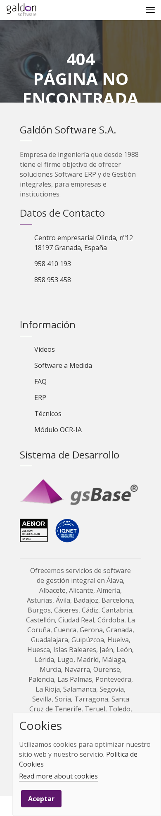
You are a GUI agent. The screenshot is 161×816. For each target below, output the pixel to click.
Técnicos (48, 413)
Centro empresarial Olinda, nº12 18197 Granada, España (83, 242)
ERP (40, 397)
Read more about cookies (58, 776)
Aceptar (41, 798)
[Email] (10, 806)
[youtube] (69, 301)
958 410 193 (52, 263)
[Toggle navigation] (150, 9)
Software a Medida (63, 365)
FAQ (40, 381)
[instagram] (83, 301)
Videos (44, 349)
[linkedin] (55, 301)
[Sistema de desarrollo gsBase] (80, 492)
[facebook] (41, 301)
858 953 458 (52, 279)
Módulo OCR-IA (58, 429)
